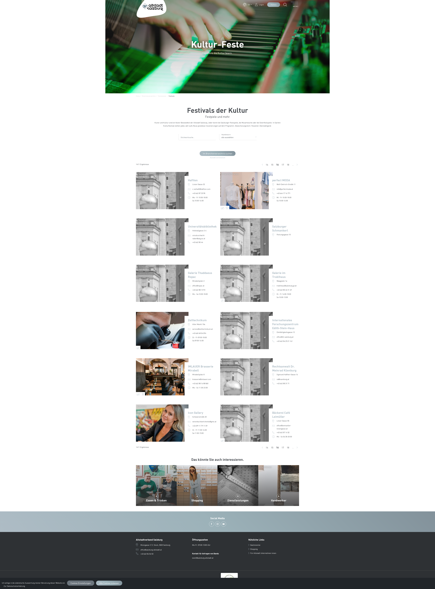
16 (278, 165)
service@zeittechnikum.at (202, 329)
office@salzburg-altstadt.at (151, 549)
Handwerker (278, 500)
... (293, 164)
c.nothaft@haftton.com (201, 189)
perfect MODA (281, 180)
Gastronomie (255, 545)
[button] (247, 4)
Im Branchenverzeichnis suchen (217, 153)
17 (283, 165)
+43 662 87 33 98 (198, 193)
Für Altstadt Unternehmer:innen (263, 553)
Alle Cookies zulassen (109, 583)
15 (273, 165)
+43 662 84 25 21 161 (285, 341)
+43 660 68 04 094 (199, 333)
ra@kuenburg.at (283, 379)
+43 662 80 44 (197, 242)
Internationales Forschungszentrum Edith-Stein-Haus (285, 324)
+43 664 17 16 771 (283, 193)
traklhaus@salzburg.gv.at (287, 285)
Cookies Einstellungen (80, 583)
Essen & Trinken (156, 500)
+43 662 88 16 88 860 (200, 383)
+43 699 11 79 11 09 (199, 425)
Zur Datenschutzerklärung (14, 586)
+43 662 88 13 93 (198, 290)
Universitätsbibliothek (202, 226)
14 (267, 165)
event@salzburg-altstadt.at (202, 558)
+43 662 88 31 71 (283, 383)
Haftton (193, 180)
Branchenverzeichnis (149, 96)
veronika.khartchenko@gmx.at (204, 421)
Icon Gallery (195, 412)
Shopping (197, 500)
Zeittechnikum (197, 320)
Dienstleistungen (238, 500)
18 (289, 165)
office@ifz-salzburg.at (285, 337)
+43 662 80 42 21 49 (284, 290)
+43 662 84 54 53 (146, 554)
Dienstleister (162, 96)
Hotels (274, 4)
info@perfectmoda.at (285, 189)
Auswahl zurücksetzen (217, 157)
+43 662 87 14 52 (283, 432)
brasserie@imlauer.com (201, 379)
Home (138, 96)
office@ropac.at (198, 285)
